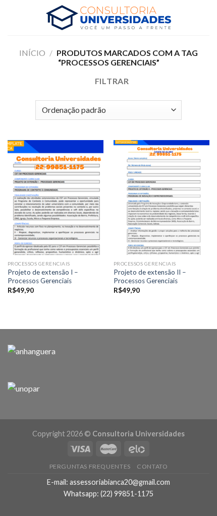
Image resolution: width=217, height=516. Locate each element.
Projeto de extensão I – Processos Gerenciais (43, 276)
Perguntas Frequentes (90, 466)
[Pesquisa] (205, 17)
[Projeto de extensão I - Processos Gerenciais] (55, 197)
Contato (152, 466)
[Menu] (14, 17)
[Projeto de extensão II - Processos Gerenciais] (161, 197)
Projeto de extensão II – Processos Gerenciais (150, 276)
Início (32, 52)
